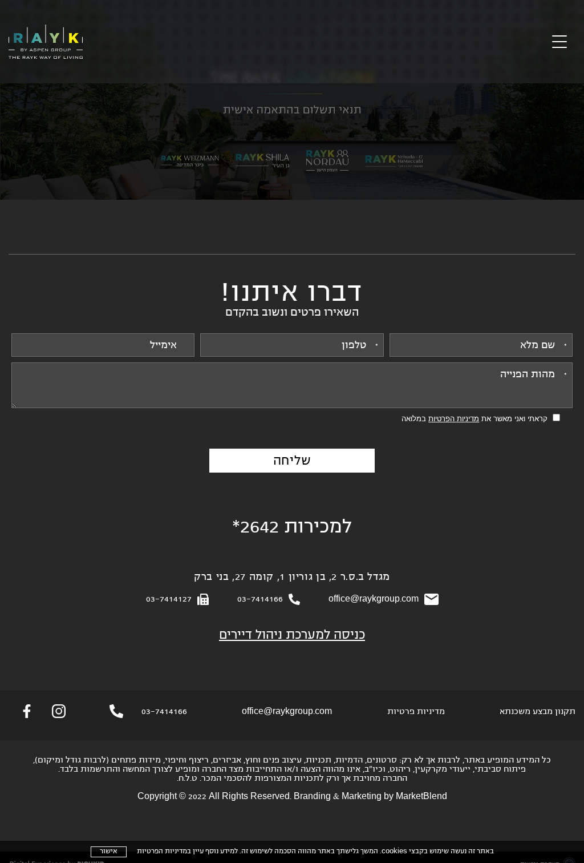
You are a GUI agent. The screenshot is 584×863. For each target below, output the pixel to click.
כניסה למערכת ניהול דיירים (292, 636)
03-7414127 (169, 599)
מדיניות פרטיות (416, 711)
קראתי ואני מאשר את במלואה (475, 418)
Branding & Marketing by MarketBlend (370, 796)
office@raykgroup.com (373, 599)
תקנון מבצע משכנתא (537, 711)
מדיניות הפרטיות (162, 851)
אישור (108, 851)
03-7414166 (260, 599)
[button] (559, 42)
